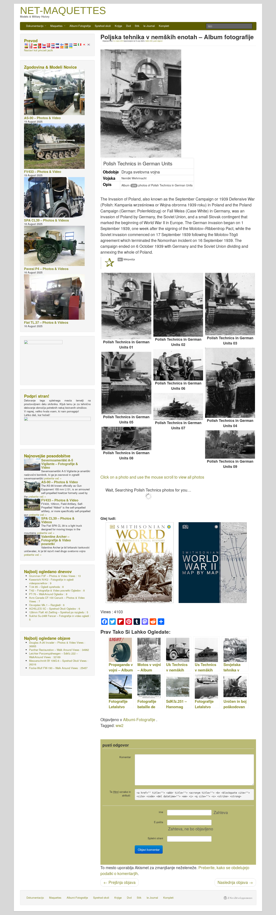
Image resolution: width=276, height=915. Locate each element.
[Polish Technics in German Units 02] (178, 305)
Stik (137, 26)
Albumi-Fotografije (80, 26)
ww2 (119, 725)
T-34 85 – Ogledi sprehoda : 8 (46, 587)
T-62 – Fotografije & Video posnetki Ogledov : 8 (57, 590)
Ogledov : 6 (54, 608)
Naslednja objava (235, 882)
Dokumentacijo (35, 26)
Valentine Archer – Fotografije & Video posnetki (56, 540)
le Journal (149, 26)
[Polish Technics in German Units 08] (126, 438)
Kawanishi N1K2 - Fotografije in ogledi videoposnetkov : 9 (51, 581)
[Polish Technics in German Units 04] (230, 383)
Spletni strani (155, 838)
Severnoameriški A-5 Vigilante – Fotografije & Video (59, 464)
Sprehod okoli (103, 26)
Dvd (128, 26)
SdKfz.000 (148, 41)
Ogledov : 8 (48, 594)
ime (161, 812)
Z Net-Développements (240, 897)
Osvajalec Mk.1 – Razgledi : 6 (46, 605)
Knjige (118, 26)
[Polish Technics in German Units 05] (126, 383)
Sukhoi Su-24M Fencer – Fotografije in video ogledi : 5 (60, 617)
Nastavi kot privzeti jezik (38, 50)
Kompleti (164, 26)
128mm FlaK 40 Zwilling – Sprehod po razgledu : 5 (58, 612)
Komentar (125, 757)
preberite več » (52, 478)
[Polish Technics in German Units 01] (126, 306)
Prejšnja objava (119, 882)
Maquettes (56, 26)
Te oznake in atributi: (120, 793)
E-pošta (158, 822)
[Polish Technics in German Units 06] (178, 364)
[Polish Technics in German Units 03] (230, 304)
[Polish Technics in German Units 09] (230, 444)
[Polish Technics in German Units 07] (178, 406)
